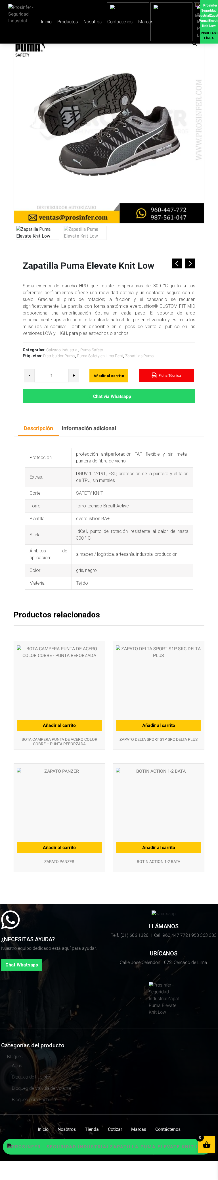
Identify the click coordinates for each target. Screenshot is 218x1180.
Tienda (92, 1129)
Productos (67, 21)
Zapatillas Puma (139, 356)
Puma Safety (91, 350)
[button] (195, 43)
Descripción (38, 428)
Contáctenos (168, 1129)
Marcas (138, 1129)
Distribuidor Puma (59, 356)
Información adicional (89, 428)
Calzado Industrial (62, 350)
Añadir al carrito (109, 376)
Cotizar (115, 1129)
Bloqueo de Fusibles (31, 1077)
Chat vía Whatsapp (112, 396)
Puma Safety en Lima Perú (100, 356)
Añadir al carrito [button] (59, 725)
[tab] (38, 428)
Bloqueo (15, 1056)
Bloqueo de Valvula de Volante (41, 1088)
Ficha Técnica (169, 375)
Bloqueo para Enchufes (34, 1099)
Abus (17, 1065)
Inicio (46, 21)
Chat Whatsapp (21, 965)
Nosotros (92, 21)
